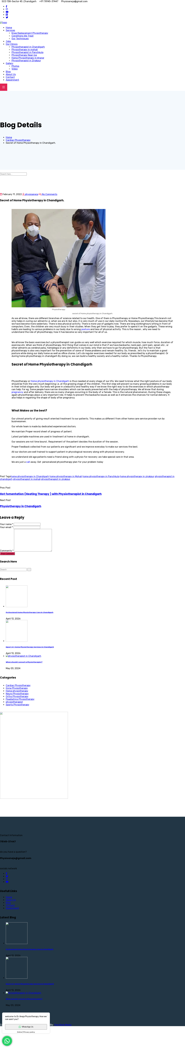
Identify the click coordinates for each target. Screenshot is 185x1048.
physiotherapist (14, 702)
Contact (10, 77)
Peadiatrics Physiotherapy (20, 699)
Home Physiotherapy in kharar (28, 57)
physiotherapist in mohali (27, 479)
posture (85, 329)
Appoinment (12, 79)
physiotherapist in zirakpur (55, 479)
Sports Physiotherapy (17, 704)
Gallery (9, 63)
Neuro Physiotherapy (17, 693)
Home (9, 27)
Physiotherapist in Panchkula (27, 52)
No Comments (49, 194)
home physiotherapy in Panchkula (101, 476)
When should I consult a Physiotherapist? (24, 662)
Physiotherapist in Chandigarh (28, 46)
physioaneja (31, 194)
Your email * (6, 527)
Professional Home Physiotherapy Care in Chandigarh (29, 612)
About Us (11, 74)
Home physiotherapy (17, 691)
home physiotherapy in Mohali (66, 476)
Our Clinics (11, 44)
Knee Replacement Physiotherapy (30, 33)
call (28, 462)
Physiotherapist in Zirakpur (26, 60)
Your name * (6, 524)
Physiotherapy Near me (24, 55)
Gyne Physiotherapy (17, 688)
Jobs (8, 41)
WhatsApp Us (27, 1027)
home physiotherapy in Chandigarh (30, 476)
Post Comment (7, 554)
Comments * (6, 550)
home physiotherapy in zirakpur (137, 476)
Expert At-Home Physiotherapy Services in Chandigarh (30, 647)
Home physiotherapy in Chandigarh (49, 381)
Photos (15, 66)
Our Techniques (20, 38)
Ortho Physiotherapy (17, 696)
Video (15, 68)
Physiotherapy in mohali (25, 49)
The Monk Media (62, 1024)
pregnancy (17, 392)
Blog (8, 71)
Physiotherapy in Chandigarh (20, 506)
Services (10, 30)
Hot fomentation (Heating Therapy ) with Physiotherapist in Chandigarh (51, 494)
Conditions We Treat (23, 35)
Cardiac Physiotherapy (18, 685)
